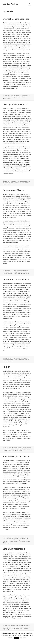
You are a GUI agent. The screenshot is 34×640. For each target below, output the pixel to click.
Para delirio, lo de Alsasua (16, 456)
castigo (23, 181)
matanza (20, 627)
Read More (22, 637)
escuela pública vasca (25, 95)
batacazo (5, 272)
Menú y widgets (29, 5)
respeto (6, 450)
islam (28, 625)
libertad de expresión (23, 449)
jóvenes (19, 182)
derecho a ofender (27, 447)
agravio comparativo (21, 537)
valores (4, 184)
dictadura (27, 358)
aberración (14, 537)
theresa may (5, 628)
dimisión (14, 272)
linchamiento (24, 182)
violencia (28, 541)
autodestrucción (24, 270)
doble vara (5, 449)
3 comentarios (7, 98)
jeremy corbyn (11, 627)
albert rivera (18, 270)
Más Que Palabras (10, 4)
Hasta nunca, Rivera (13, 190)
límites (29, 449)
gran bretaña (19, 625)
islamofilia (5, 627)
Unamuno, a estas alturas (16, 279)
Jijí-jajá (6, 367)
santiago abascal (16, 273)
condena (28, 181)
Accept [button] (16, 637)
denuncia (5, 182)
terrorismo (14, 541)
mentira (23, 97)
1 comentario (12, 629)
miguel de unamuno (24, 359)
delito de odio (19, 447)
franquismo (5, 359)
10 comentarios (25, 273)
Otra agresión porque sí (15, 104)
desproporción (25, 538)
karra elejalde (17, 359)
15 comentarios (11, 184)
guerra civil (10, 359)
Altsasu (4, 538)
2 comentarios (10, 361)
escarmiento (5, 540)
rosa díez (10, 273)
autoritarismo (18, 538)
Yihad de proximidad (14, 548)
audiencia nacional (10, 538)
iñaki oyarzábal (11, 97)
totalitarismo (16, 628)
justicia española (23, 540)
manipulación (18, 97)
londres (16, 627)
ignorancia (5, 97)
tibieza (19, 541)
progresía (10, 541)
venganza (23, 541)
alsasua (28, 537)
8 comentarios (7, 542)
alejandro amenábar (19, 358)
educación (17, 95)
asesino (13, 625)
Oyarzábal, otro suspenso (16, 18)
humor (16, 449)
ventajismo (11, 450)
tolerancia (11, 628)
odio (26, 97)
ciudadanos (9, 272)
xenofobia (26, 628)
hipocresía (14, 182)
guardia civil (11, 540)
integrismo (24, 625)
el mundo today (11, 449)
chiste (14, 447)
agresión (14, 181)
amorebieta (19, 181)
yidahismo (5, 629)
